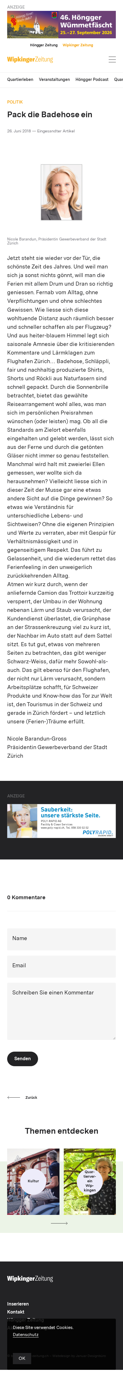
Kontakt (15, 1312)
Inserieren (18, 1304)
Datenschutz (26, 1335)
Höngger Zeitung (43, 45)
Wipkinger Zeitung (78, 45)
